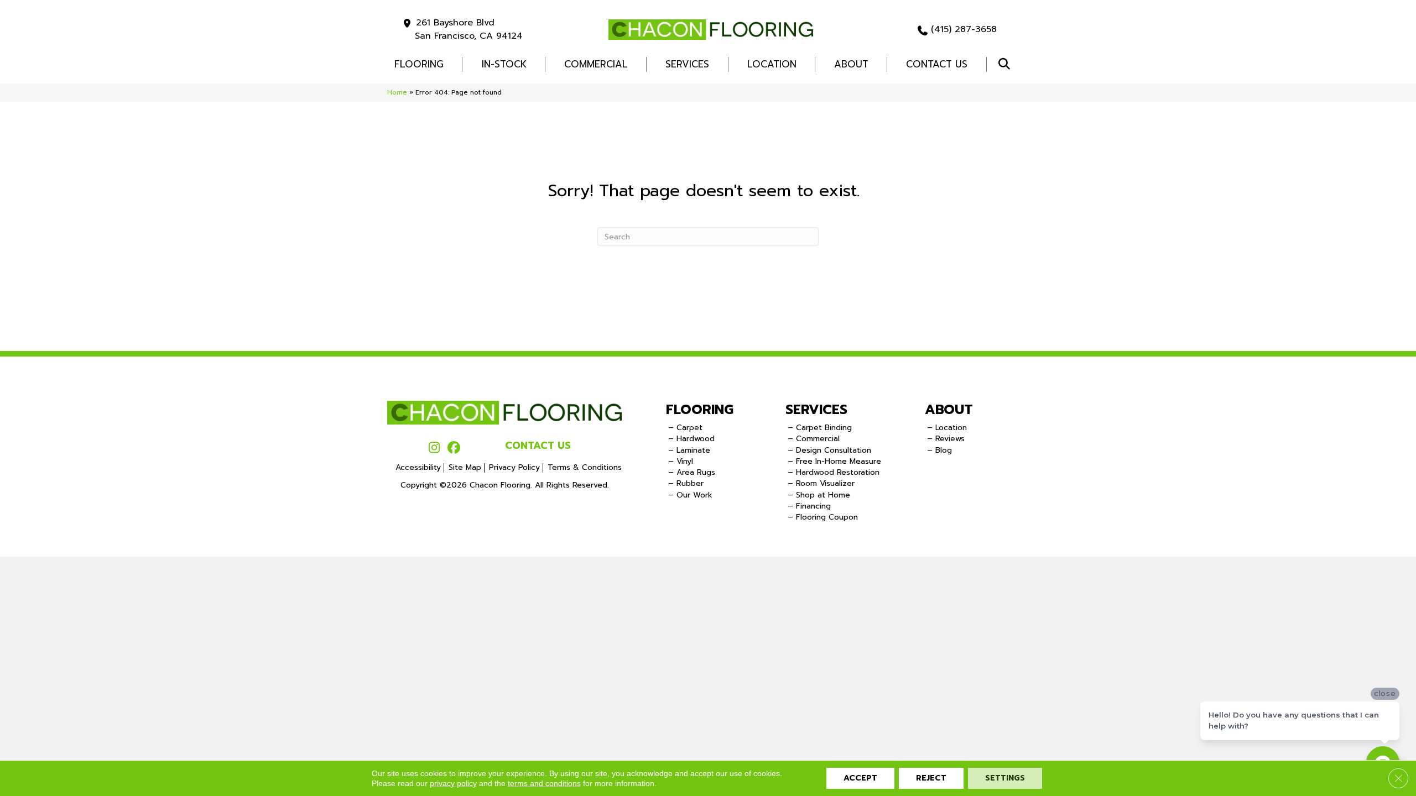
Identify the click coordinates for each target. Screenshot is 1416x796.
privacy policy (453, 783)
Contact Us (936, 64)
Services (687, 64)
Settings (1005, 778)
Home (397, 92)
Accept (860, 778)
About (851, 64)
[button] (1006, 64)
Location (771, 64)
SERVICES (816, 410)
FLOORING (419, 64)
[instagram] (434, 448)
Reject (931, 778)
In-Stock (504, 64)
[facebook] (454, 448)
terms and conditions (544, 783)
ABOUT (949, 410)
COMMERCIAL (596, 64)
